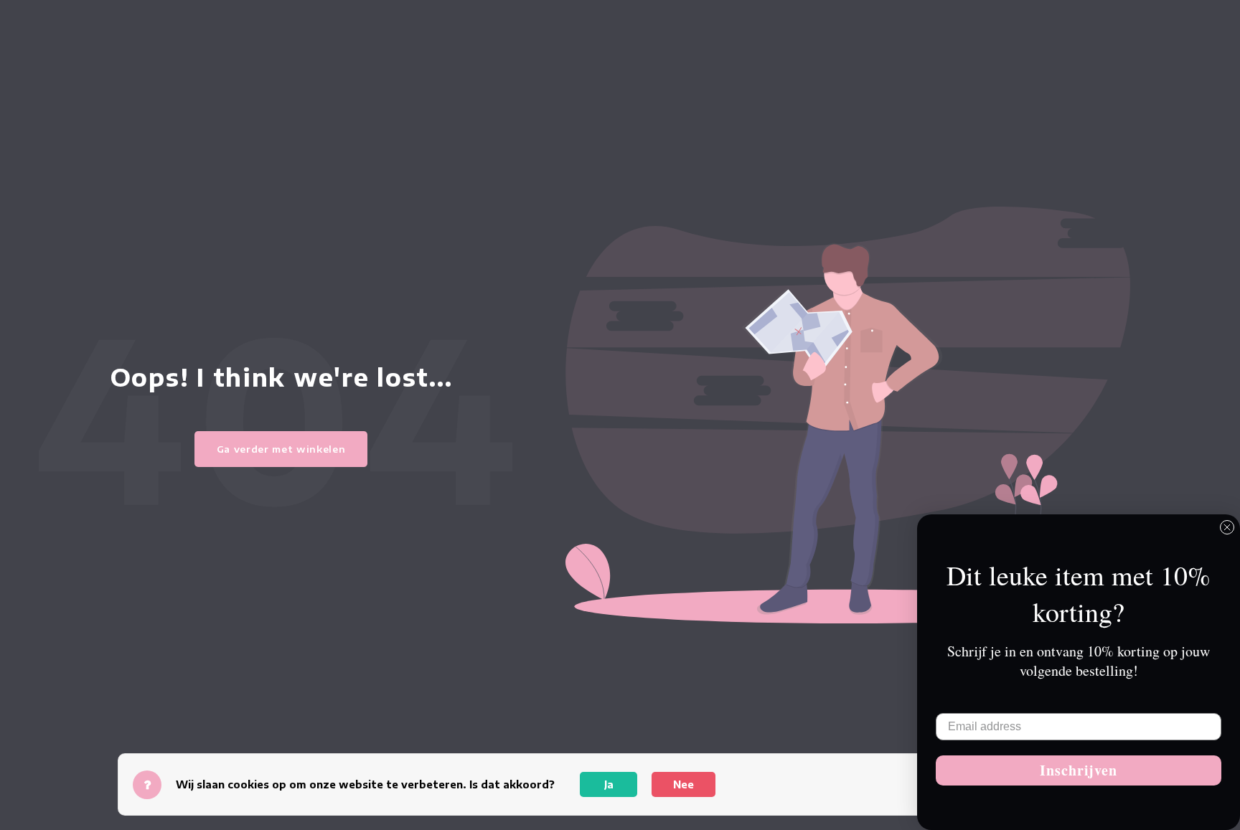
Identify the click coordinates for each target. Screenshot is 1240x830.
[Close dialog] (1227, 527)
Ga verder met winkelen (281, 449)
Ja (609, 784)
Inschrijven (1078, 770)
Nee (683, 784)
